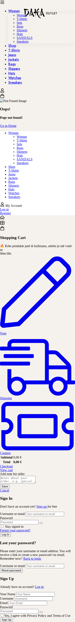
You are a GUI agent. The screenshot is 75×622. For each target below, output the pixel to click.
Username (6, 598)
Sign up (42, 506)
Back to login (32, 558)
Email (4, 603)
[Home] (37, 218)
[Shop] (37, 223)
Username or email (12, 514)
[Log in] (2, 91)
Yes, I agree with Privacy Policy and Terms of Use (37, 615)
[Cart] (37, 96)
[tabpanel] (37, 165)
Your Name (8, 594)
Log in (39, 587)
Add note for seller (12, 474)
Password (6, 518)
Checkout (6, 466)
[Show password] (41, 523)
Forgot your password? (15, 530)
